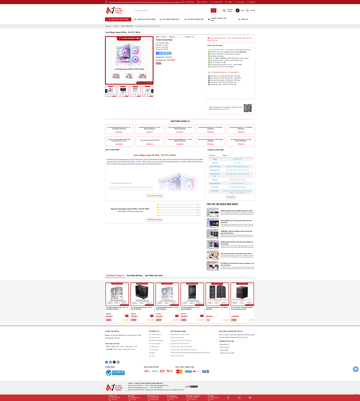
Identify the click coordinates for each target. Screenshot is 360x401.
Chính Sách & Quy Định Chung (180, 334)
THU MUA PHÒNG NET (195, 19)
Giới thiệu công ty (154, 337)
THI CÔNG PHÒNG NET (170, 19)
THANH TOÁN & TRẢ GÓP (218, 19)
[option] (231, 212)
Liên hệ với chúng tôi (155, 334)
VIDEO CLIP (204, 2)
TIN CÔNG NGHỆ (217, 2)
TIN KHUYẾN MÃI (189, 2)
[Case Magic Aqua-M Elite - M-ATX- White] (110, 91)
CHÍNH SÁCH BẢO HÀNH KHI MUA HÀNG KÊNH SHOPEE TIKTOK (190, 353)
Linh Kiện (151, 356)
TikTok (242, 10)
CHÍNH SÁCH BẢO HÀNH (146, 19)
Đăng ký (252, 2)
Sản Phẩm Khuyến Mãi (156, 340)
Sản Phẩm (152, 353)
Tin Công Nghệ (153, 350)
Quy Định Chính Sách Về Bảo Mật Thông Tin (184, 350)
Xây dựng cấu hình (229, 10)
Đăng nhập (241, 2)
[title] (228, 397)
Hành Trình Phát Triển (177, 356)
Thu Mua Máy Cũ (154, 346)
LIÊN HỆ (230, 2)
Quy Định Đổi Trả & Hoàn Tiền (180, 343)
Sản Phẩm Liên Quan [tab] (154, 275)
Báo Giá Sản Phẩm (154, 343)
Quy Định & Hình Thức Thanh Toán (181, 340)
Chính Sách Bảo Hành (177, 337)
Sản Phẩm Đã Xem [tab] (134, 275)
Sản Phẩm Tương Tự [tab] (115, 275)
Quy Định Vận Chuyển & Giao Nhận (181, 346)
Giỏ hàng (252, 10)
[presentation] (106, 91)
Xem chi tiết (230, 197)
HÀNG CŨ (244, 19)
